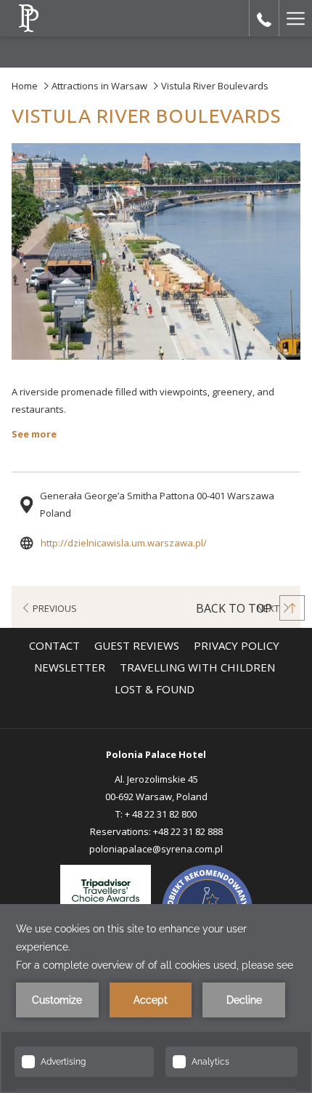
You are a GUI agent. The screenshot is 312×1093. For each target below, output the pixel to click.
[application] (156, 998)
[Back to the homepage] (28, 18)
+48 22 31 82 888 (188, 831)
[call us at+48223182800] (264, 17)
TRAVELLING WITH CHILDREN (199, 667)
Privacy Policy (236, 645)
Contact (54, 645)
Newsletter (71, 667)
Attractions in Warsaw (99, 85)
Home (25, 85)
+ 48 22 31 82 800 (161, 813)
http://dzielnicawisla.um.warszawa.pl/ (124, 542)
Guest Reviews (136, 645)
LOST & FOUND (154, 689)
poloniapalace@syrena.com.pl (156, 848)
